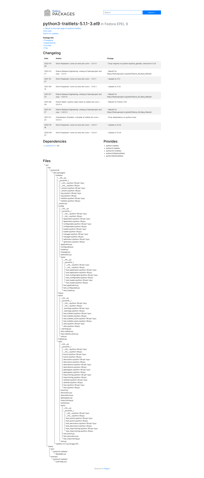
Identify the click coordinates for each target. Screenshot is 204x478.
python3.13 (50, 146)
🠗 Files (45, 48)
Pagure (107, 468)
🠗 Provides (47, 45)
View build (47, 31)
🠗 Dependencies (49, 43)
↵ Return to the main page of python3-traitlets (62, 28)
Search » (151, 12)
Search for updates (50, 33)
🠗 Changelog (48, 40)
